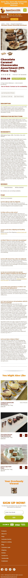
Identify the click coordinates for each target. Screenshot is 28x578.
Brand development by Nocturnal (9, 576)
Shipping (3, 550)
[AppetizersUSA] (10, 10)
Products (3, 531)
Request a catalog (6, 542)
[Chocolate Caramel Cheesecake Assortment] (14, 50)
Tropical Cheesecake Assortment (7, 403)
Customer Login (5, 547)
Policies (3, 552)
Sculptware (4, 561)
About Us (4, 533)
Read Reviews (8, 187)
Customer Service (6, 539)
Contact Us (4, 555)
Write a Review (19, 187)
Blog (2, 544)
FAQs (2, 536)
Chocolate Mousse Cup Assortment (6, 435)
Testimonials (4, 558)
